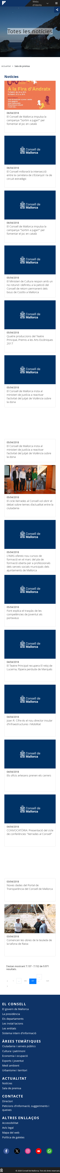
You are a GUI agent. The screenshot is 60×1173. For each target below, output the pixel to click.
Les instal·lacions (12, 1023)
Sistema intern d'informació (19, 1033)
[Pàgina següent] (7, 986)
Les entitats (9, 1028)
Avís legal (8, 1127)
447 (33, 981)
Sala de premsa (11, 1088)
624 (48, 981)
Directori (7, 1101)
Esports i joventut (13, 1060)
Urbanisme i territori (14, 1070)
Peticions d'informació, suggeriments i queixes (25, 1107)
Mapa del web (10, 1132)
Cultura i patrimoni (13, 1051)
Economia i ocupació (15, 1056)
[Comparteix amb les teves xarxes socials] (57, 10)
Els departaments (13, 1018)
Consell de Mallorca (1, 1170)
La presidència (11, 1014)
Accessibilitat (10, 1123)
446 (26, 981)
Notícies (7, 1083)
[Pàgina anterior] (7, 981)
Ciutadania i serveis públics (19, 1046)
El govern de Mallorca (15, 1009)
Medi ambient (10, 1065)
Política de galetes (13, 1137)
